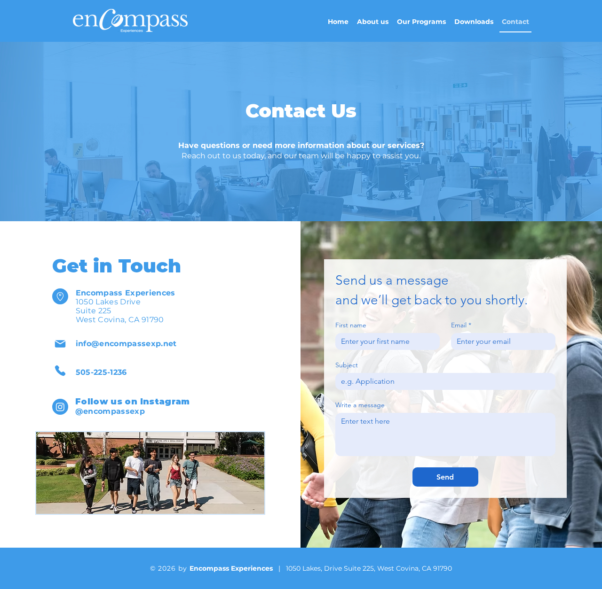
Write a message (360, 405)
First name (350, 325)
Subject (346, 365)
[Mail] (60, 344)
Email (461, 325)
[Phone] (60, 371)
